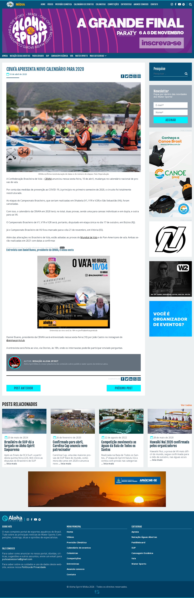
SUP (47, 55)
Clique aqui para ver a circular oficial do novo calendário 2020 (32, 247)
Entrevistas (126, 4)
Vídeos (50, 4)
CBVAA (48, 178)
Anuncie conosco (141, 4)
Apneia (5, 55)
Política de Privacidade (34, 567)
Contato (154, 4)
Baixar (62, 248)
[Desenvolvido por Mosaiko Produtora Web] (97, 592)
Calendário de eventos (84, 4)
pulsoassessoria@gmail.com (17, 559)
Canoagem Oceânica (59, 55)
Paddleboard (38, 55)
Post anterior (23, 388)
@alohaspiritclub (15, 340)
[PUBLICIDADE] (170, 174)
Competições (113, 4)
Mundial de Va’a (88, 237)
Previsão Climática (63, 4)
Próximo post (124, 388)
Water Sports (81, 55)
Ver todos (186, 405)
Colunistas (101, 4)
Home (43, 4)
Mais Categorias (97, 55)
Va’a (71, 55)
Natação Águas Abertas (20, 55)
